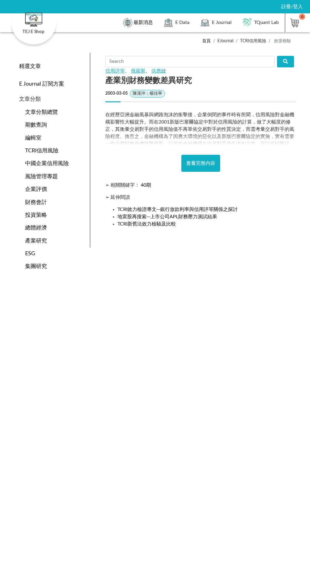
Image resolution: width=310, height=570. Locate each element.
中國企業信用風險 (47, 163)
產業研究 (36, 240)
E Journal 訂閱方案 (41, 84)
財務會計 (36, 202)
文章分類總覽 (41, 112)
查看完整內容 (200, 163)
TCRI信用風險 (41, 150)
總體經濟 (36, 227)
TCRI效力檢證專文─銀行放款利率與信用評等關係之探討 (177, 209)
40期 (146, 185)
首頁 (206, 41)
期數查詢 (36, 124)
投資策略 (36, 215)
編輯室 (33, 138)
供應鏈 (158, 71)
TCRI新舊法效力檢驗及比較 (146, 224)
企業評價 (36, 189)
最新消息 (143, 22)
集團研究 (36, 266)
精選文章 (30, 66)
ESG (30, 253)
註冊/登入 (292, 6)
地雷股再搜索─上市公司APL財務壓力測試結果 (167, 216)
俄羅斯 (138, 71)
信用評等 (115, 71)
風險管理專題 (41, 176)
